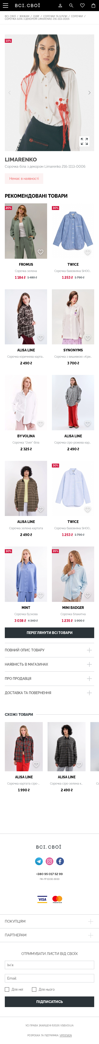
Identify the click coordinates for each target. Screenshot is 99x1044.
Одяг (36, 16)
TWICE (73, 264)
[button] (89, 93)
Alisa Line (26, 350)
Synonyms (73, 350)
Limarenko (21, 159)
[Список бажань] (82, 5)
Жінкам (24, 16)
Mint (26, 608)
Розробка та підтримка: (49, 1035)
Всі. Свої (10, 16)
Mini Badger (73, 608)
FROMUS (26, 264)
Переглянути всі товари (50, 633)
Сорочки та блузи (55, 16)
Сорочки (77, 16)
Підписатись (49, 1002)
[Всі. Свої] (28, 5)
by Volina (26, 436)
